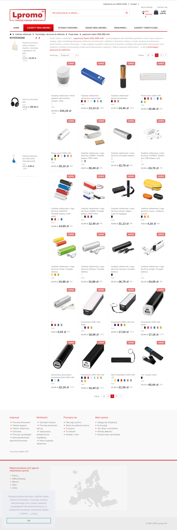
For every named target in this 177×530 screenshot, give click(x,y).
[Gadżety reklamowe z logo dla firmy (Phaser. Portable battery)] (93, 247)
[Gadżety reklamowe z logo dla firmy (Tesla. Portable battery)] (63, 247)
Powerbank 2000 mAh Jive (122, 322)
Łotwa (14, 488)
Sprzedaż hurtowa (47, 422)
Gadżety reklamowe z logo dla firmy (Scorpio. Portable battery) (123, 269)
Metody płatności (104, 431)
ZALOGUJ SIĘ (162, 7)
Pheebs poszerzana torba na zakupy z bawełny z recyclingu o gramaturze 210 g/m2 (30, 48)
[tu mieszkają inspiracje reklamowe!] (28, 10)
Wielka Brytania (18, 479)
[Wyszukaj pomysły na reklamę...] (126, 12)
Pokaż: (141, 55)
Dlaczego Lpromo (73, 422)
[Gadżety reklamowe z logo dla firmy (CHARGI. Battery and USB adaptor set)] (153, 134)
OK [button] (28, 521)
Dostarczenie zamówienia (108, 434)
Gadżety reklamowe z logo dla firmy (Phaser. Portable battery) (92, 269)
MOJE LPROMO (147, 7)
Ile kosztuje (102, 425)
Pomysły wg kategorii (22, 434)
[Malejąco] (78, 55)
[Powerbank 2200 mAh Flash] (153, 303)
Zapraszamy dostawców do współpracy (44, 434)
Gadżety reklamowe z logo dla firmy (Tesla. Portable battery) (62, 269)
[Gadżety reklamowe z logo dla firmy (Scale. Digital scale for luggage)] (123, 189)
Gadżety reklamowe (38, 28)
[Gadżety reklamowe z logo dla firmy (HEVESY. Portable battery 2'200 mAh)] (63, 189)
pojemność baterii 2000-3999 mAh (89, 38)
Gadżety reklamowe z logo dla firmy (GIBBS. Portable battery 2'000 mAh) (92, 211)
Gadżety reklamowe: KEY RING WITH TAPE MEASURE (30, 158)
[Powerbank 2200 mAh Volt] (93, 356)
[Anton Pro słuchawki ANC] (15, 102)
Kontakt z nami (72, 434)
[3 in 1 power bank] (153, 356)
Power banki (73, 34)
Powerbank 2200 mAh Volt (92, 375)
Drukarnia (120, 28)
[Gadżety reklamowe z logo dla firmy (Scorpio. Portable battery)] (123, 247)
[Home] (10, 34)
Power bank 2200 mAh (151, 95)
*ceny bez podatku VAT (19, 452)
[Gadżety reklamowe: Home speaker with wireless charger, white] (63, 77)
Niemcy (15, 482)
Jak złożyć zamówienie (107, 428)
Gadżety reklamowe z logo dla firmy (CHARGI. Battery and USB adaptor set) (152, 155)
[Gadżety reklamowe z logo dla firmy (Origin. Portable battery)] (153, 247)
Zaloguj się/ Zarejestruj (107, 422)
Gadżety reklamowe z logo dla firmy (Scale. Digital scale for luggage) (122, 211)
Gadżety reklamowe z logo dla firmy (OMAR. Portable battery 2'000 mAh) (92, 155)
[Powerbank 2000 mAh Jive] (123, 303)
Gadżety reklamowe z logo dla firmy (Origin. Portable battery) (152, 269)
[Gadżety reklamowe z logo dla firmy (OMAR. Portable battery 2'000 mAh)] (93, 134)
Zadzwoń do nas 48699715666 (115, 4)
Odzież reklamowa (95, 28)
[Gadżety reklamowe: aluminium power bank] (93, 77)
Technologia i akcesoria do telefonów (50, 34)
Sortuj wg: (54, 55)
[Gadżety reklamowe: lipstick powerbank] (123, 77)
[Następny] (165, 55)
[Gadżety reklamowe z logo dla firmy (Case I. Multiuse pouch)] (153, 189)
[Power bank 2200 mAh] (153, 77)
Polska (15, 475)
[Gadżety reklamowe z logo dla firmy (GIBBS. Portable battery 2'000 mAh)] (93, 189)
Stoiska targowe (67, 28)
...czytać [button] (33, 513)
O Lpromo (70, 428)
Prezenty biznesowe (21, 422)
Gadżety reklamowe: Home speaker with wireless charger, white (63, 98)
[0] (63, 303)
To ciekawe (71, 431)
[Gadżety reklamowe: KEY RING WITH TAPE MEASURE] (15, 159)
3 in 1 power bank (149, 375)
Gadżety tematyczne (145, 28)
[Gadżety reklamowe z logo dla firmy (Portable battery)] (123, 134)
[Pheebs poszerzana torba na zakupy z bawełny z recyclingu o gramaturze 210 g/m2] (15, 46)
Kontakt (134, 4)
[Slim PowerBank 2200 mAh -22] (123, 356)
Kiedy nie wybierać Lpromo (77, 425)
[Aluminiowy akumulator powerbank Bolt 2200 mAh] (63, 356)
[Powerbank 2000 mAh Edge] (93, 303)
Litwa (14, 485)
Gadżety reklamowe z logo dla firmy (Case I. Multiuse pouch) (152, 211)
